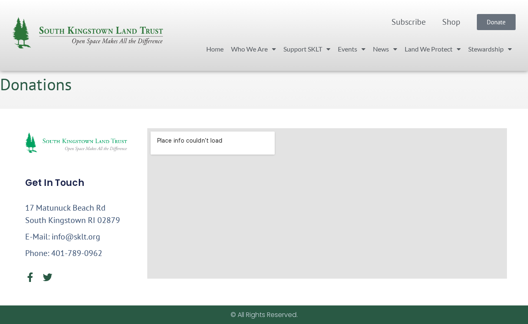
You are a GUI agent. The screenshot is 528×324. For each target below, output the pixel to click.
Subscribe (408, 21)
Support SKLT (302, 49)
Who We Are (249, 49)
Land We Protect (429, 49)
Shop (451, 21)
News (381, 49)
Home (215, 49)
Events (347, 49)
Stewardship (486, 49)
